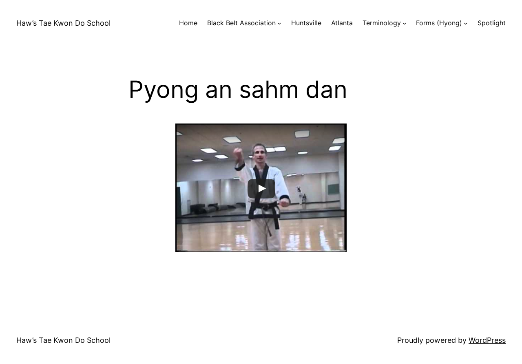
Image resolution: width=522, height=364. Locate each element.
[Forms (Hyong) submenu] (466, 23)
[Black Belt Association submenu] (279, 23)
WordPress (487, 340)
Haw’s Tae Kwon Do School (63, 23)
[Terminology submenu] (405, 23)
